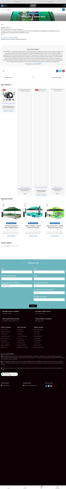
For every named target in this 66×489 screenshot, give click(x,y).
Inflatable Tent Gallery (33, 13)
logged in (8, 246)
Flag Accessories (28, 191)
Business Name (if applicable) (8, 275)
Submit (33, 306)
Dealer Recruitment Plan (39, 347)
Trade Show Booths (5, 342)
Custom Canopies (4, 329)
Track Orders (36, 333)
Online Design (37, 331)
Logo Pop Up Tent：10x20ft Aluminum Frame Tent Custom (54, 226)
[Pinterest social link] (63, 71)
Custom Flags (4, 340)
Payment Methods (37, 336)
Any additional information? (40, 296)
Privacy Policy (20, 338)
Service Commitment (38, 329)
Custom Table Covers (5, 336)
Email (35, 268)
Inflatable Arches (4, 333)
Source (2, 37)
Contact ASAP (20, 331)
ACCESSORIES (21, 191)
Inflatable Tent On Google (22, 347)
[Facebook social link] (57, 71)
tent (4, 70)
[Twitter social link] (60, 71)
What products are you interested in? (10, 282)
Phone (35, 275)
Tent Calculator (37, 342)
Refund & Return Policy (22, 336)
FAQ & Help (19, 333)
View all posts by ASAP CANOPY (33, 63)
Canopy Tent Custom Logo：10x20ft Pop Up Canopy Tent (11, 226)
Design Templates (37, 345)
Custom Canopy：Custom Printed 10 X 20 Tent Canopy (33, 226)
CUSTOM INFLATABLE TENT (8, 109)
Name (3, 268)
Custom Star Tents (5, 338)
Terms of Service (20, 340)
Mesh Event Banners (5, 345)
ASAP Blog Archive (21, 342)
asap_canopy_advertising (12, 37)
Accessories (3, 347)
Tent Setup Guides (38, 340)
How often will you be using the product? (44, 289)
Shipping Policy (37, 338)
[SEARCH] (63, 9)
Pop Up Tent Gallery (11, 223)
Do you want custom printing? (41, 282)
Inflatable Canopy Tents (6, 331)
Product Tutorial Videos (22, 345)
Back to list (33, 77)
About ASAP (19, 329)
